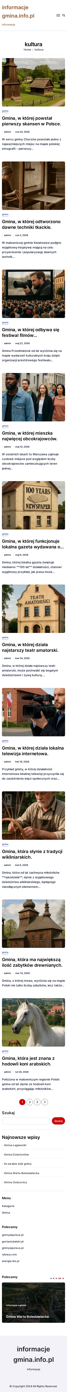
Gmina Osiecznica (15, 1182)
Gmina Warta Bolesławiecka (21, 1173)
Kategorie (8, 1206)
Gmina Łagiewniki (15, 1145)
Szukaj (8, 1112)
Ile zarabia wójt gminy (18, 1163)
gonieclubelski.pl (13, 1241)
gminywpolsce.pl (13, 1234)
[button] (51, 1278)
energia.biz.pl (10, 1261)
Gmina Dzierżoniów (16, 1154)
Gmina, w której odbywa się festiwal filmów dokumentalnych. (30, 335)
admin (7, 131)
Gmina (6, 1212)
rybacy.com (9, 1254)
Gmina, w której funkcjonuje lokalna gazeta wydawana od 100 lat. (32, 547)
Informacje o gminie (16, 1305)
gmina (5, 111)
